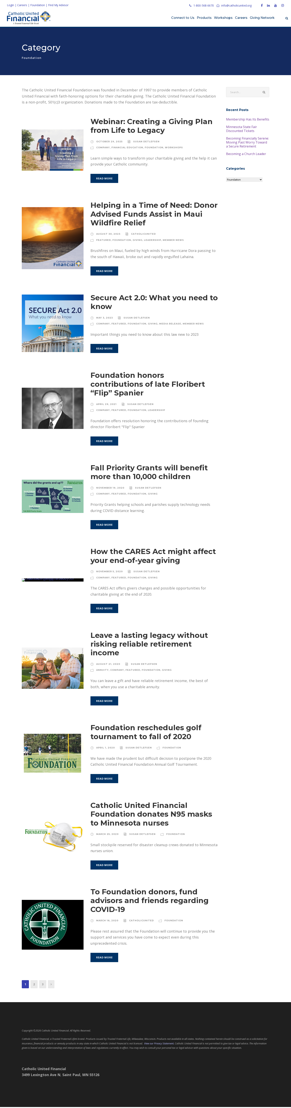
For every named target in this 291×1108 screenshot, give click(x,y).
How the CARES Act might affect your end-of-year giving (153, 556)
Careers (22, 5)
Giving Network (262, 18)
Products (204, 18)
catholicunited (143, 234)
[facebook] (262, 5)
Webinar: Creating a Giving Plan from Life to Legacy (151, 126)
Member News (173, 240)
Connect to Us (182, 18)
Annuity (102, 670)
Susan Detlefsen (146, 141)
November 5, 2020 (109, 571)
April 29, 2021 (106, 404)
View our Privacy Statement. (159, 1043)
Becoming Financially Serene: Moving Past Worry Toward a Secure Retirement (247, 142)
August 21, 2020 (108, 664)
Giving (137, 240)
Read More (104, 178)
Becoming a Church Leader (246, 154)
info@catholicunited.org (236, 5)
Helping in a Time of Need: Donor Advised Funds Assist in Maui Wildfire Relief (154, 214)
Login (10, 5)
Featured (103, 240)
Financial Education (127, 147)
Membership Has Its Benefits (247, 119)
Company (103, 147)
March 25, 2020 (107, 834)
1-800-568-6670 (203, 5)
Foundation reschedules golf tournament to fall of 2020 (145, 732)
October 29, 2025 (109, 141)
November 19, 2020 (110, 487)
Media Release (170, 323)
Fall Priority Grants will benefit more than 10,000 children (149, 472)
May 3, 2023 (104, 317)
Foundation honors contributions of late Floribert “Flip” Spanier (147, 384)
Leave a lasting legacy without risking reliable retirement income (149, 644)
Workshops (223, 18)
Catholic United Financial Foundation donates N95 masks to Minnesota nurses (151, 814)
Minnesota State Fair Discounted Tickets (241, 129)
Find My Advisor (58, 5)
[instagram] (282, 5)
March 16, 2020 (107, 920)
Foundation (37, 5)
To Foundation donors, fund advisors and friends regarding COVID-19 (149, 900)
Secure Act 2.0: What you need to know (154, 302)
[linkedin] (268, 5)
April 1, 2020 (105, 747)
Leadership (152, 240)
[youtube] (275, 5)
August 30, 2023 (108, 234)
